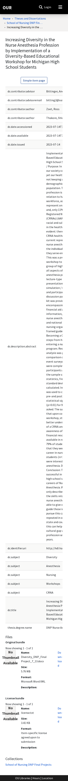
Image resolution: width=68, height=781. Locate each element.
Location (47, 778)
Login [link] (47, 7)
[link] (28, 764)
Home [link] (7, 18)
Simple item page (34, 80)
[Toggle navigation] (60, 7)
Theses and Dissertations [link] (30, 18)
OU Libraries (22, 778)
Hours (36, 778)
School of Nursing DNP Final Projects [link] (25, 23)
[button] (40, 7)
